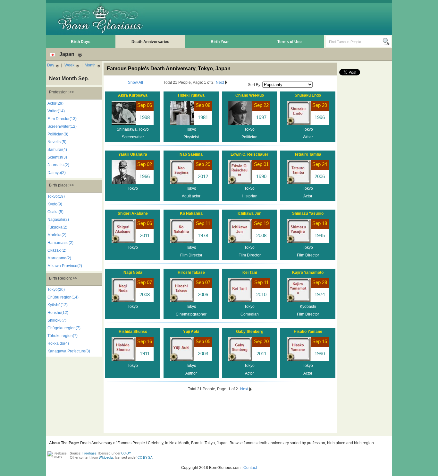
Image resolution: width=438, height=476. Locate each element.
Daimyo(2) (56, 172)
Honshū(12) (57, 312)
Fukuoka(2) (57, 227)
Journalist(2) (58, 165)
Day (50, 65)
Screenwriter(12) (62, 126)
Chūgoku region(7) (63, 328)
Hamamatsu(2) (60, 242)
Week (69, 65)
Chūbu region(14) (63, 297)
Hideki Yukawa (191, 95)
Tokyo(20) (56, 289)
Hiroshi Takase (191, 272)
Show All (135, 82)
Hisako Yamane (308, 331)
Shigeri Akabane (133, 213)
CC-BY (126, 453)
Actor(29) (55, 103)
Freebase (89, 453)
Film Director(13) (62, 119)
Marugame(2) (59, 258)
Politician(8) (57, 134)
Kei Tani (249, 272)
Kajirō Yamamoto (308, 272)
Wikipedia (106, 457)
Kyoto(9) (54, 204)
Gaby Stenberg (249, 331)
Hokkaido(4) (58, 343)
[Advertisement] (274, 19)
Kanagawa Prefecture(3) (68, 351)
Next (220, 82)
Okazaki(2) (56, 250)
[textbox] (354, 42)
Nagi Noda (132, 272)
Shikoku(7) (56, 320)
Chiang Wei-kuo (249, 95)
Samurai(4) (57, 149)
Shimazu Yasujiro (308, 213)
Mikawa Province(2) (64, 266)
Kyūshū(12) (57, 305)
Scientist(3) (57, 157)
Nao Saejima (191, 154)
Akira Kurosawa (132, 95)
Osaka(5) (55, 212)
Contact (250, 467)
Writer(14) (56, 111)
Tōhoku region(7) (62, 335)
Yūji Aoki (191, 331)
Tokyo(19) (56, 196)
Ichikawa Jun (249, 213)
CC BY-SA (145, 457)
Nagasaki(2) (58, 219)
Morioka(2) (56, 235)
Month (90, 65)
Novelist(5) (56, 142)
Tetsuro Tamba (307, 154)
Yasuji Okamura (132, 154)
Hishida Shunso (133, 331)
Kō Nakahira (191, 213)
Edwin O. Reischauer (249, 154)
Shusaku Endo (308, 95)
